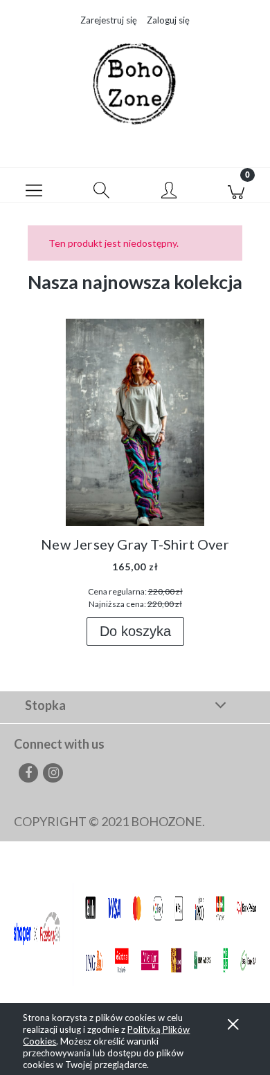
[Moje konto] (169, 188)
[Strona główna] (135, 84)
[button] (34, 185)
